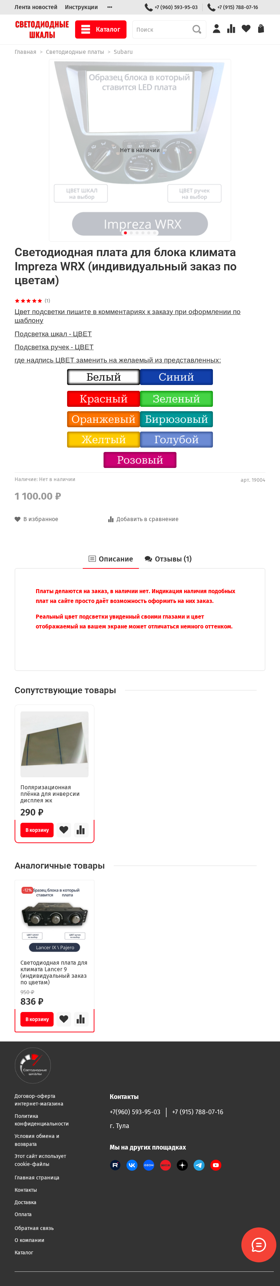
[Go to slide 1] (125, 232)
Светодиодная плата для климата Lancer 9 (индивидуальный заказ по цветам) (54, 972)
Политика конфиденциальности (42, 1120)
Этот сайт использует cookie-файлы (40, 1160)
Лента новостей (36, 7)
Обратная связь (34, 1228)
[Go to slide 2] (131, 232)
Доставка (25, 1202)
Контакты (26, 1190)
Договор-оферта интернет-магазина (39, 1100)
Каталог (108, 29)
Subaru (123, 51)
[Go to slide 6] (154, 232)
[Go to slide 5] (148, 232)
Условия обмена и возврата (37, 1140)
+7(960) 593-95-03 (135, 1112)
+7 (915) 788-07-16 (237, 7)
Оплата (23, 1214)
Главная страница (37, 1178)
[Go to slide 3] (137, 232)
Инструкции (81, 7)
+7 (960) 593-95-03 (176, 7)
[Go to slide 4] (142, 232)
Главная (25, 51)
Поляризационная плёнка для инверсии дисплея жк (50, 794)
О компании (29, 1240)
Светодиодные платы (75, 51)
